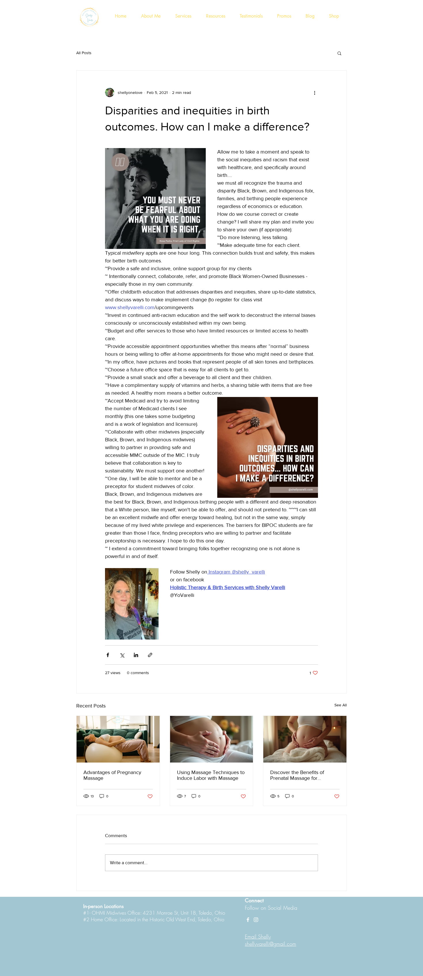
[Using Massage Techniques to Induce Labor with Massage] (211, 739)
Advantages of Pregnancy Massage (112, 775)
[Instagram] (256, 920)
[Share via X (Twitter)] (122, 655)
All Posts (84, 52)
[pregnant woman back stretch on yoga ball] (118, 739)
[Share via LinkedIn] (136, 655)
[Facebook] (248, 920)
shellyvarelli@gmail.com (270, 943)
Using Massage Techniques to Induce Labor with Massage (211, 775)
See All (340, 705)
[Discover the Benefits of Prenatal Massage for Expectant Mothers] (304, 739)
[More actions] (314, 92)
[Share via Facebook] (107, 655)
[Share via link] (150, 655)
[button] (339, 53)
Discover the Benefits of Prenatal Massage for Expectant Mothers (297, 775)
